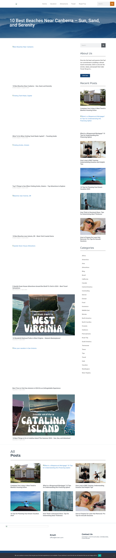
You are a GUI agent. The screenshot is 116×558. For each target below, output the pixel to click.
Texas (84, 349)
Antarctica (85, 259)
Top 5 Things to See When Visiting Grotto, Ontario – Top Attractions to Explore (38, 186)
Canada (84, 283)
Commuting (86, 291)
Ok (99, 555)
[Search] (112, 4)
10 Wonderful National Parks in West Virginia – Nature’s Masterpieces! (36, 338)
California (85, 279)
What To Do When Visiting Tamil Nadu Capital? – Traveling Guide (34, 136)
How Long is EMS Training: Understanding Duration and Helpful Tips (92, 162)
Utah (83, 361)
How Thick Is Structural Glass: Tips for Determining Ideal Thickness (92, 213)
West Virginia (86, 373)
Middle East (86, 310)
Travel (73, 4)
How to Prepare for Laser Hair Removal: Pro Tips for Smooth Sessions (90, 239)
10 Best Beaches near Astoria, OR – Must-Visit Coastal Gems (33, 236)
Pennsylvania (86, 334)
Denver (84, 295)
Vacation (53, 4)
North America (86, 318)
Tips (83, 353)
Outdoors (85, 330)
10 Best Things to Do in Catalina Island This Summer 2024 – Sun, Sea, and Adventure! (41, 438)
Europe (84, 298)
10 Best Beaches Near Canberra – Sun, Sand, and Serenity (32, 86)
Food (83, 302)
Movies (84, 314)
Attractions (64, 4)
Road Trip (82, 4)
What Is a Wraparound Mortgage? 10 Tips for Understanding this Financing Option (92, 135)
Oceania (84, 326)
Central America (87, 287)
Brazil (84, 275)
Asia (83, 263)
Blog (83, 271)
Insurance (85, 306)
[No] (114, 555)
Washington (86, 369)
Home (44, 4)
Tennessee (85, 345)
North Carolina (86, 322)
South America (86, 341)
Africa (84, 255)
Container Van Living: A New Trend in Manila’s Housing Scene (93, 109)
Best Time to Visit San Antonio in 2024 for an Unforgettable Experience (36, 388)
